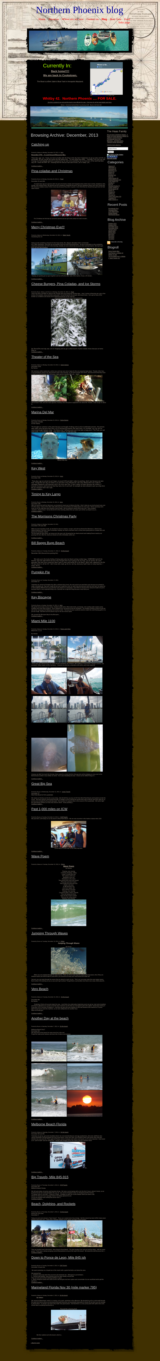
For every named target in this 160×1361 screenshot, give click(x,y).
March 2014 (111, 231)
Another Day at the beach (50, 1018)
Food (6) (110, 177)
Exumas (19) (112, 175)
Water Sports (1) (113, 199)
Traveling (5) (112, 198)
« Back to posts (35, 1343)
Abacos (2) (111, 166)
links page (124, 22)
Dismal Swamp (112, 213)
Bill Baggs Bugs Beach (48, 543)
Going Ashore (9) (113, 178)
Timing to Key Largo (46, 494)
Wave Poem (40, 856)
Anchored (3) (112, 169)
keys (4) (110, 184)
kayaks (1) (111, 183)
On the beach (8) (113, 189)
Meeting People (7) (114, 186)
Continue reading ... (37, 166)
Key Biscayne (41, 597)
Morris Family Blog (113, 251)
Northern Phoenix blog (79, 10)
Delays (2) (111, 172)
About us (53, 19)
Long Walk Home (113, 211)
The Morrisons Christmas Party (54, 516)
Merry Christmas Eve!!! (48, 227)
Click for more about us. (114, 145)
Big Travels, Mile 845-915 (49, 1177)
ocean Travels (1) (113, 187)
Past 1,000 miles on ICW (49, 809)
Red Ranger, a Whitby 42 (115, 253)
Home (42, 19)
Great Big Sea (41, 783)
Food (127, 19)
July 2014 (111, 237)
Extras (63, 864)
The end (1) (111, 195)
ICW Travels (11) (113, 181)
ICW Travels (64, 817)
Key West (38, 468)
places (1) (111, 190)
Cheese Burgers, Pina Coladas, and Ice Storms (65, 284)
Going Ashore (65, 365)
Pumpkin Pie (40, 572)
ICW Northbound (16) (114, 180)
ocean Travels (66, 792)
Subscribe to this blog (116, 241)
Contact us (93, 19)
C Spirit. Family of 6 (114, 258)
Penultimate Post (113, 208)
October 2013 (112, 223)
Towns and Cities (65, 629)
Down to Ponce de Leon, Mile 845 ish (58, 1257)
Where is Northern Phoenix (100, 95)
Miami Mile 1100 (43, 621)
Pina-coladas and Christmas (52, 171)
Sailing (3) (111, 193)
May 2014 (111, 234)
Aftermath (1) (112, 167)
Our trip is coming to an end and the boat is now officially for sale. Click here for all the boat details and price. (79, 102)
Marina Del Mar (42, 412)
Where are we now (73, 19)
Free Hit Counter (112, 158)
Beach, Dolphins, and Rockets (53, 1204)
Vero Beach (39, 989)
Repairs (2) (111, 192)
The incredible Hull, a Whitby (116, 256)
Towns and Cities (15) (114, 196)
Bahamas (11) (112, 170)
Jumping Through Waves (49, 933)
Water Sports (66, 235)
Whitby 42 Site (112, 255)
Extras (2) (111, 173)
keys (62, 152)
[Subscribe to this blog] (108, 242)
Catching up (40, 144)
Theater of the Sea (44, 357)
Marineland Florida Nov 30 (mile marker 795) (64, 1287)
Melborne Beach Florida (48, 1124)
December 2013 (113, 226)
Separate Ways (112, 210)
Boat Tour (115, 19)
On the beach (65, 551)
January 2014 (112, 229)
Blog (104, 19)
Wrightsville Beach (113, 214)
